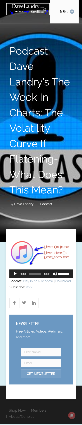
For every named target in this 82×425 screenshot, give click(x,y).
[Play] (15, 274)
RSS (29, 287)
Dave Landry (23, 204)
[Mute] (55, 274)
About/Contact (21, 416)
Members (39, 410)
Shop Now (17, 410)
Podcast (46, 204)
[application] (41, 273)
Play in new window (38, 281)
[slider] (64, 273)
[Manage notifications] (71, 415)
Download (63, 281)
